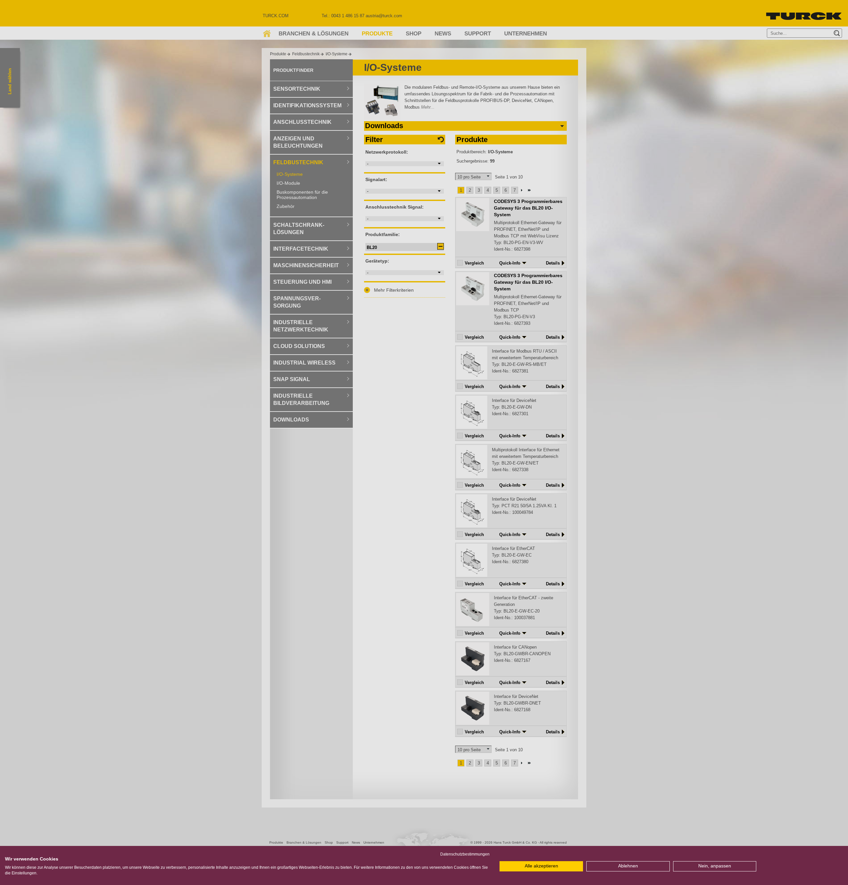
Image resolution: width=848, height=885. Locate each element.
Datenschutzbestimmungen (465, 854)
